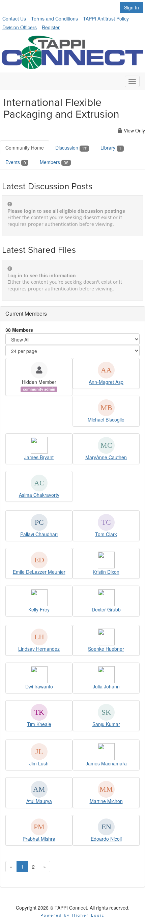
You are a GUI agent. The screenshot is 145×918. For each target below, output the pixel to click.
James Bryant (39, 457)
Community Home (24, 147)
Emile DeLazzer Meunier (39, 571)
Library (110, 147)
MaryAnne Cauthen (106, 457)
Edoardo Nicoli (106, 838)
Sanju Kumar (106, 724)
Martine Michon (106, 801)
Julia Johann (106, 686)
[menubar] (72, 22)
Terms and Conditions (54, 18)
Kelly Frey (39, 609)
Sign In (131, 7)
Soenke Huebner (106, 648)
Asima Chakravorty (39, 494)
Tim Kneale (39, 724)
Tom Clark (106, 534)
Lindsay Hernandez (39, 648)
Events (15, 162)
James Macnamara (106, 763)
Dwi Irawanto (39, 686)
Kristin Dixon (106, 571)
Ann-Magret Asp (106, 381)
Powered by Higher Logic (72, 915)
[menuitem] (16, 17)
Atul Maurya (39, 801)
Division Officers (19, 27)
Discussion (71, 147)
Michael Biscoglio (106, 419)
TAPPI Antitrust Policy (106, 18)
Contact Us (14, 18)
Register (51, 27)
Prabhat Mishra (39, 838)
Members (54, 162)
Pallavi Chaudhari (39, 534)
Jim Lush (39, 763)
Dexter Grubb (106, 609)
